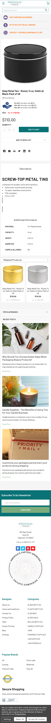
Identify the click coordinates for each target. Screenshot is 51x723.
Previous (44, 259)
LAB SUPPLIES (34, 639)
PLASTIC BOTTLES (35, 609)
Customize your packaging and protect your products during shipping (24, 464)
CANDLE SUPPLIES (35, 626)
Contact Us (6, 613)
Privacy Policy (7, 617)
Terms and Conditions (10, 609)
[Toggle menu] (3, 3)
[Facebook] (4, 151)
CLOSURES (32, 613)
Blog (4, 630)
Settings (7, 719)
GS (3, 660)
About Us (5, 605)
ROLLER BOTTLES (35, 622)
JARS (30, 630)
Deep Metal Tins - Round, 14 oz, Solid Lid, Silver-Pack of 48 (38, 290)
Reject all (20, 719)
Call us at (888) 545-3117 (25, 542)
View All (29, 669)
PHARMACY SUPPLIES (37, 634)
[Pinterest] (29, 151)
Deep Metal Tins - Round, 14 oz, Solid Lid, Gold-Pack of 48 (13, 290)
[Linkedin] (24, 151)
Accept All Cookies (37, 719)
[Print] (14, 151)
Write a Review (8, 98)
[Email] (9, 151)
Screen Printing (8, 626)
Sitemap (5, 634)
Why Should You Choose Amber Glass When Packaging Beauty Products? (24, 358)
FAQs (4, 622)
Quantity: (7, 125)
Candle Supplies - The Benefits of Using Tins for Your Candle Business (25, 411)
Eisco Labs (30, 660)
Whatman (30, 664)
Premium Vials (8, 669)
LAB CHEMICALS (34, 643)
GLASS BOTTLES (34, 605)
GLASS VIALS (33, 617)
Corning (5, 664)
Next (47, 259)
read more (6, 371)
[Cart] (48, 3)
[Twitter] (19, 151)
